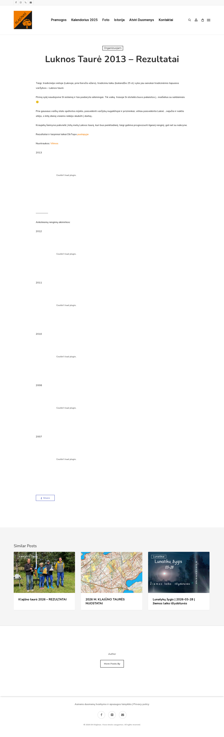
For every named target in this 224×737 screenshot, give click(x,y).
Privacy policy (141, 704)
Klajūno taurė (94, 556)
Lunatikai (158, 556)
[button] (208, 19)
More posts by (112, 663)
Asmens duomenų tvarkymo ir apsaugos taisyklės (103, 704)
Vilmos (54, 143)
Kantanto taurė (28, 556)
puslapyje (83, 134)
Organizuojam (113, 48)
